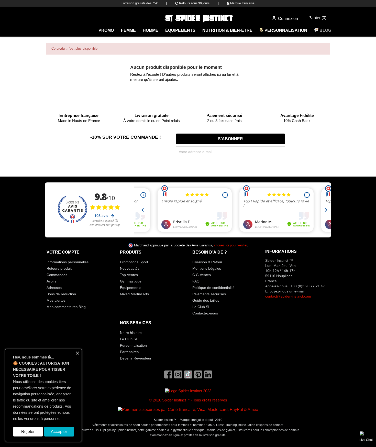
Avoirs (52, 281)
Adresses (54, 288)
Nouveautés (129, 268)
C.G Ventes (201, 275)
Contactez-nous (205, 313)
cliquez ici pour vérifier (230, 245)
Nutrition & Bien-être (227, 30)
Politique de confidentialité (213, 288)
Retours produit (59, 268)
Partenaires (129, 352)
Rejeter (28, 431)
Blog (324, 30)
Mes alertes (56, 300)
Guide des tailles (205, 300)
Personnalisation (285, 30)
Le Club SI (200, 307)
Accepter (59, 431)
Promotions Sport (134, 262)
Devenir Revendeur (135, 358)
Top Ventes (129, 275)
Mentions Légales (206, 268)
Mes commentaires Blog (66, 307)
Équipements (180, 30)
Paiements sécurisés (209, 294)
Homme (150, 30)
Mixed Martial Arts (134, 294)
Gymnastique (130, 281)
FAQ (196, 281)
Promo (106, 30)
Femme (128, 30)
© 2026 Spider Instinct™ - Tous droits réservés (188, 400)
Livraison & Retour (207, 262)
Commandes (57, 275)
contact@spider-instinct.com (288, 296)
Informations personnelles (68, 262)
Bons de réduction (61, 294)
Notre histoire (131, 333)
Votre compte (63, 252)
